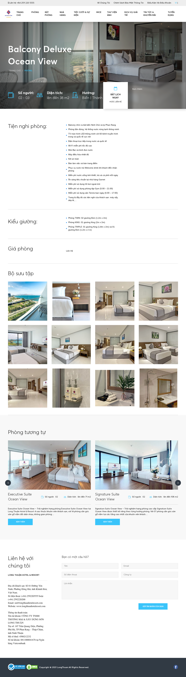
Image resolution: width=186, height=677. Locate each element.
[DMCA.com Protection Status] (32, 667)
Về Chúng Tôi (103, 3)
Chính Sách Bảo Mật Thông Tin (129, 3)
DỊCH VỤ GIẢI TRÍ (131, 13)
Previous (8, 483)
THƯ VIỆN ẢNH (112, 13)
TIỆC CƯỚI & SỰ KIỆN (82, 13)
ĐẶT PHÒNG (48, 13)
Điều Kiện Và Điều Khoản (159, 3)
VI (176, 3)
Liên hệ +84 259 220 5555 (21, 3)
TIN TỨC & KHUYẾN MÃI (149, 13)
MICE (98, 12)
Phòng (28, 71)
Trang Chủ (20, 13)
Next (178, 483)
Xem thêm (137, 89)
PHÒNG (35, 12)
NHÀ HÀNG (63, 13)
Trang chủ (15, 71)
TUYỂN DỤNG (171, 13)
